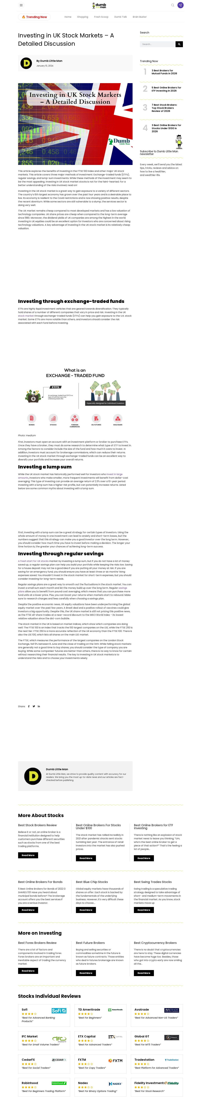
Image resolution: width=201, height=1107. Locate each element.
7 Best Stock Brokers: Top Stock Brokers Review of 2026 (164, 108)
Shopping (82, 17)
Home (67, 17)
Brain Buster (140, 17)
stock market (26, 316)
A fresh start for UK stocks (33, 561)
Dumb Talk (120, 17)
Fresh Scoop (101, 17)
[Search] (179, 44)
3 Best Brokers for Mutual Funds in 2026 (164, 72)
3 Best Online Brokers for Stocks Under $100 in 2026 (166, 128)
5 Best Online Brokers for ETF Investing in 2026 (166, 89)
